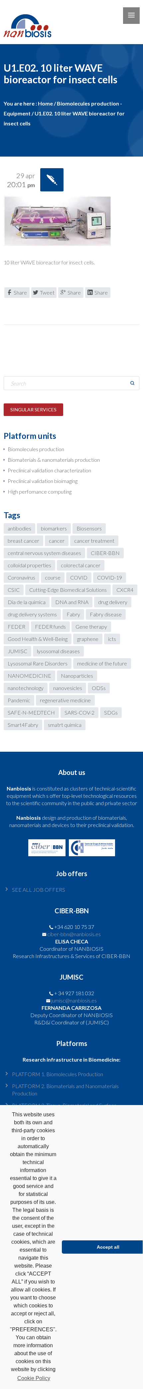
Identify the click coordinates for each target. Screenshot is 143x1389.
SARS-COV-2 (79, 712)
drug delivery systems (32, 614)
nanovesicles (67, 688)
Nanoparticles (77, 675)
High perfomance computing (40, 491)
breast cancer (23, 540)
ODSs (99, 688)
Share (20, 292)
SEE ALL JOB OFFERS (38, 889)
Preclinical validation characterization (49, 470)
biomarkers (54, 528)
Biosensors (89, 528)
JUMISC (17, 651)
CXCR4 (124, 590)
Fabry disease (106, 614)
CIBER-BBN (105, 553)
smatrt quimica (64, 725)
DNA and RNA (71, 602)
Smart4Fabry (23, 725)
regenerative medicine (65, 700)
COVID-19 (109, 577)
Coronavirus (21, 577)
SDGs (111, 712)
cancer (57, 540)
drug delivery (112, 602)
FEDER (16, 626)
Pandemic (19, 700)
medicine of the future (102, 663)
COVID (78, 577)
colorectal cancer (80, 565)
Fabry (73, 614)
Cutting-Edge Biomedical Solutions (68, 590)
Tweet (47, 292)
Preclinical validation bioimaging (42, 481)
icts (112, 639)
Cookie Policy (33, 1378)
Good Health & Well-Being (38, 639)
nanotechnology (26, 688)
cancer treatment (94, 540)
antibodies (19, 528)
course (53, 577)
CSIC (14, 590)
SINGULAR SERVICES (33, 409)
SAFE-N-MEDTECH (31, 712)
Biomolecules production (36, 449)
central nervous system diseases (44, 553)
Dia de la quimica (27, 602)
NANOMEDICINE (29, 675)
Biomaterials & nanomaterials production (54, 459)
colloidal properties (29, 565)
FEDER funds (50, 626)
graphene (87, 639)
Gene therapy (91, 626)
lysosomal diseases (58, 651)
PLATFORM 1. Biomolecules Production (57, 1074)
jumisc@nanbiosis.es (74, 1000)
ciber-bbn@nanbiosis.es (74, 934)
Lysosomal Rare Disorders (38, 663)
